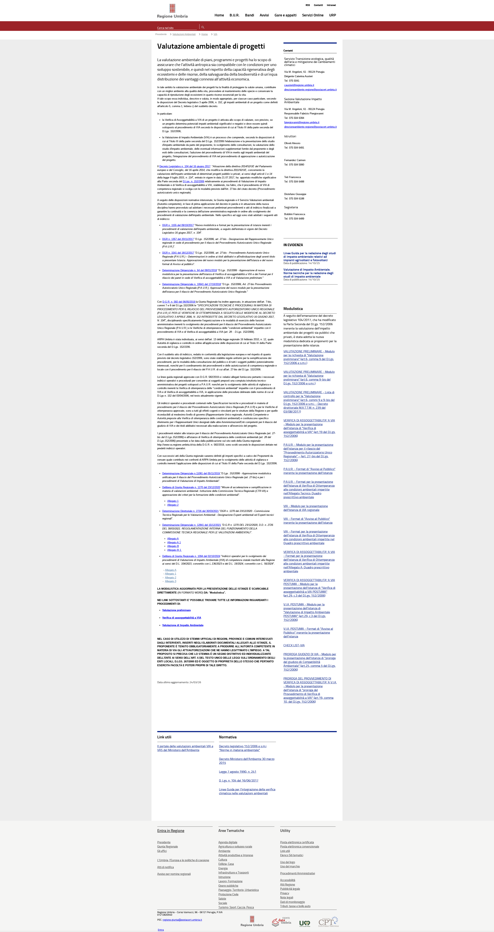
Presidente (161, 34)
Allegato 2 (172, 504)
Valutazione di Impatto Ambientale (182, 625)
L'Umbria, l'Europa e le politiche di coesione (183, 860)
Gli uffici (162, 851)
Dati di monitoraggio (292, 902)
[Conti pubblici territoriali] (328, 925)
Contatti (318, 5)
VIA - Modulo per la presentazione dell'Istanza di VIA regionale (305, 508)
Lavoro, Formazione (230, 881)
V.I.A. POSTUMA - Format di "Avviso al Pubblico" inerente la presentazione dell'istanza (308, 632)
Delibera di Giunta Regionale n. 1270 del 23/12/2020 (191, 487)
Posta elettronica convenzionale (299, 846)
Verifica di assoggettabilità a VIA (181, 617)
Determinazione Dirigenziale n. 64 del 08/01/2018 (189, 270)
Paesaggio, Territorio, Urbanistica (238, 890)
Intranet (331, 5)
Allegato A (173, 538)
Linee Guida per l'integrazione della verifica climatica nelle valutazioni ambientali (247, 791)
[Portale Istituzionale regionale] (252, 925)
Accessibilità (287, 880)
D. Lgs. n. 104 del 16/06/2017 (238, 780)
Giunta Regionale (167, 846)
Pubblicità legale (290, 889)
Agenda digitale (227, 842)
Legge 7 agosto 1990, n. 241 (237, 771)
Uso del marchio (290, 866)
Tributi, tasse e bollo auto (295, 906)
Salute (222, 898)
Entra (161, 929)
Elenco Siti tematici (291, 855)
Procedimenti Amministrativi (297, 873)
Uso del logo (287, 862)
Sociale (222, 903)
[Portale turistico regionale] (304, 925)
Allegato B (173, 546)
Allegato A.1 (174, 542)
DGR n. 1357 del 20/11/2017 (178, 239)
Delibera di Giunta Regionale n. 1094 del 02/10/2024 (191, 556)
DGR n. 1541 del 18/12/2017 (178, 252)
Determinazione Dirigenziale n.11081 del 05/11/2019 (191, 473)
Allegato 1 (172, 501)
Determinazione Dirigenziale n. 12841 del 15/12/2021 (191, 524)
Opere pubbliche (228, 885)
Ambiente (224, 851)
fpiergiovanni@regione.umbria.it (301, 122)
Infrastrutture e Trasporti (233, 872)
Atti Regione (287, 884)
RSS (308, 5)
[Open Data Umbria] (281, 925)
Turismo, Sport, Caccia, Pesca (236, 907)
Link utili (285, 851)
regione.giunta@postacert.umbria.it (182, 919)
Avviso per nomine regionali (174, 874)
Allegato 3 (170, 581)
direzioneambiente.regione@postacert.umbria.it (310, 89)
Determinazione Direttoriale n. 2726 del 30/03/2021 (190, 511)
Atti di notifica (165, 867)
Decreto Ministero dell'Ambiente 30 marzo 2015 (246, 761)
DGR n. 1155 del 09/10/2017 (178, 225)
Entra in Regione (170, 830)
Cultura (222, 859)
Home (204, 34)
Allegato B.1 (174, 550)
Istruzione (224, 877)
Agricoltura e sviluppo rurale (235, 846)
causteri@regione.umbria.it (299, 85)
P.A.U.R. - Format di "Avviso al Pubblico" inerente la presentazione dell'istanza (309, 471)
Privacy (284, 893)
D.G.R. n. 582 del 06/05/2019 (178, 301)
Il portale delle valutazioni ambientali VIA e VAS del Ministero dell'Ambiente (185, 748)
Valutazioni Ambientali (184, 34)
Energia (223, 868)
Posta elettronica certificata (297, 842)
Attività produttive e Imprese (235, 855)
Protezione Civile (228, 894)
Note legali (286, 897)
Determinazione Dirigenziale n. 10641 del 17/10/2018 (191, 284)
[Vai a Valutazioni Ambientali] (172, 11)
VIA (215, 34)
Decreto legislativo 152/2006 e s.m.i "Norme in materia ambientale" (242, 748)
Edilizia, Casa (226, 864)
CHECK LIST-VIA (294, 645)
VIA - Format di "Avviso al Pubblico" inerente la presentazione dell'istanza (307, 520)
